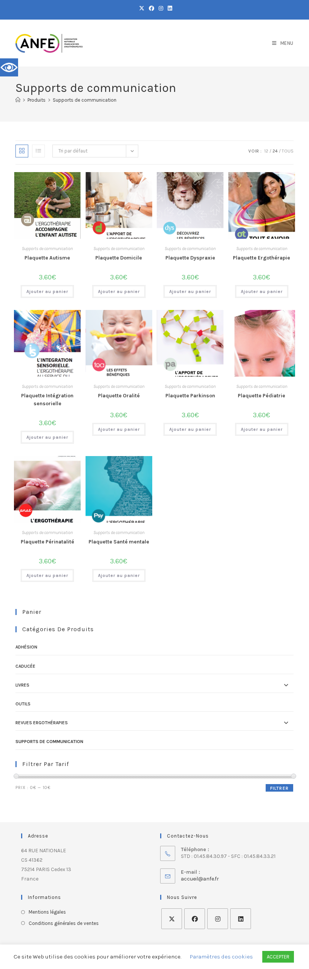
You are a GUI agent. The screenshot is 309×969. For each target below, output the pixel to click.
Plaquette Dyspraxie (190, 258)
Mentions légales (47, 912)
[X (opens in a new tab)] (142, 8)
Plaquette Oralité (119, 395)
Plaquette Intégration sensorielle (47, 399)
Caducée (25, 666)
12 (266, 151)
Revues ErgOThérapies (41, 722)
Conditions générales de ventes (64, 923)
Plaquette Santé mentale (119, 542)
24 (275, 151)
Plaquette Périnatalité (47, 542)
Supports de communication (84, 100)
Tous (288, 151)
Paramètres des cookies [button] (221, 956)
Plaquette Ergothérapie (261, 258)
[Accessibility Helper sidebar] (9, 67)
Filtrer (279, 788)
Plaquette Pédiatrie (261, 395)
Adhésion (26, 647)
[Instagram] (217, 918)
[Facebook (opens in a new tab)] (151, 8)
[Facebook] (194, 918)
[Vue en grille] (21, 151)
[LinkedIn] (240, 918)
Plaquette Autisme (47, 258)
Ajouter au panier (47, 291)
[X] (171, 918)
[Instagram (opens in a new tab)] (160, 8)
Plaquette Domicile (118, 258)
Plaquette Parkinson (190, 395)
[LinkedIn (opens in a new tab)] (168, 8)
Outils (23, 704)
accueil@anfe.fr (200, 879)
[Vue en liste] (38, 151)
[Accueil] (17, 100)
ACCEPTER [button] (278, 957)
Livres (22, 685)
